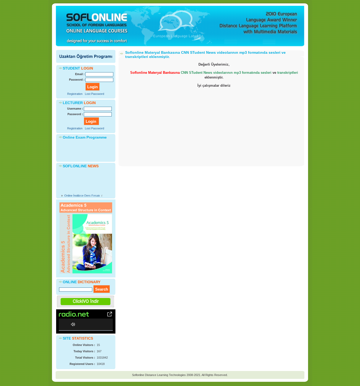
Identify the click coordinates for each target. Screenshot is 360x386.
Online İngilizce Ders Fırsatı (82, 193)
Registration (74, 93)
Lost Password (94, 93)
